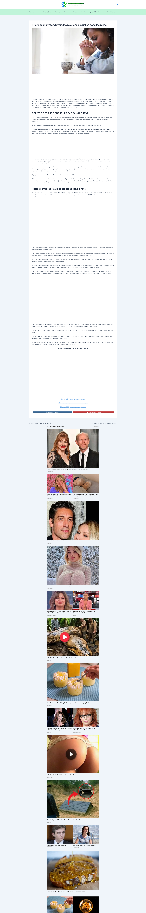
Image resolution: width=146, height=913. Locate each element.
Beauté (75, 12)
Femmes (66, 12)
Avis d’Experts (111, 12)
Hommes (57, 12)
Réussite (83, 12)
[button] (118, 4)
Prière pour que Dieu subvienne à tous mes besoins (73, 403)
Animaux (100, 12)
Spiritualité (93, 12)
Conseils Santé (47, 12)
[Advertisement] (73, 87)
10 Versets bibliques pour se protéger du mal (73, 407)
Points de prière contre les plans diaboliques (73, 399)
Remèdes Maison (34, 12)
